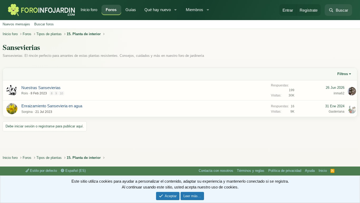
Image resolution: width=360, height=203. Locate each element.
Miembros (194, 9)
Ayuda (310, 171)
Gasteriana (336, 111)
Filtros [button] (342, 74)
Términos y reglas (250, 171)
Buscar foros (44, 24)
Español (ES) (75, 171)
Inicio (323, 171)
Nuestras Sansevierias (41, 87)
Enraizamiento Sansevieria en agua (51, 106)
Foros (111, 9)
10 (61, 93)
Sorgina (27, 112)
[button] (176, 10)
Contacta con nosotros (216, 171)
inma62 (339, 93)
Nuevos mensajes (16, 24)
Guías (130, 9)
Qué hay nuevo (157, 9)
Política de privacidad (284, 171)
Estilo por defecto (43, 171)
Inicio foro (89, 9)
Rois (24, 93)
